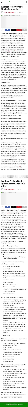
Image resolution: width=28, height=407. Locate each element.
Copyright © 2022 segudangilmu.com (14, 404)
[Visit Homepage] (14, 2)
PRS (20, 167)
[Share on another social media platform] (24, 30)
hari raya (9, 213)
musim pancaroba (21, 169)
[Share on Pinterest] (19, 30)
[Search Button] (26, 2)
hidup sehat (13, 169)
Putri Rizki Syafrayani (9, 12)
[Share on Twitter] (13, 30)
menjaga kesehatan (11, 51)
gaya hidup (6, 169)
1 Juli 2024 (19, 189)
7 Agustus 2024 (20, 12)
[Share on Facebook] (7, 30)
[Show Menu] (1, 2)
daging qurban (7, 397)
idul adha (20, 397)
